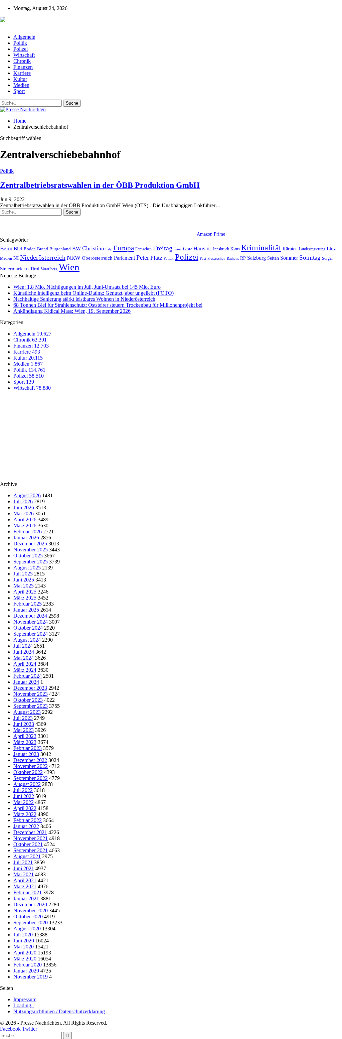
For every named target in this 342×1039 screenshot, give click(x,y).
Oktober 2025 (28, 555)
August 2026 (27, 495)
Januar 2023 (26, 754)
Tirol (34, 268)
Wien (69, 267)
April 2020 (24, 952)
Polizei (20, 49)
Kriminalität (261, 247)
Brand (42, 248)
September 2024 (30, 634)
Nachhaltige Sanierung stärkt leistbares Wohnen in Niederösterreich (84, 299)
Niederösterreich (42, 257)
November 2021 (30, 838)
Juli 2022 (23, 790)
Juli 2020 (23, 934)
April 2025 (24, 592)
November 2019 (30, 977)
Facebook (10, 1029)
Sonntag (310, 257)
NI (16, 258)
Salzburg (256, 258)
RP (243, 258)
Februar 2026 (27, 531)
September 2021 (30, 850)
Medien (21, 85)
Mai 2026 (23, 513)
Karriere (22, 73)
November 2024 (30, 622)
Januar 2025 (26, 610)
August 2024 (27, 640)
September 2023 (30, 706)
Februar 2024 (27, 676)
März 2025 (24, 598)
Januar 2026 (26, 537)
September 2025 (30, 561)
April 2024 (24, 664)
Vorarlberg (49, 269)
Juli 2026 (23, 501)
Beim (6, 248)
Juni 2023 (23, 724)
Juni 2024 (23, 652)
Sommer (289, 258)
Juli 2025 (23, 573)
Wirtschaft (24, 55)
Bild (18, 248)
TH (26, 269)
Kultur (20, 79)
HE (209, 249)
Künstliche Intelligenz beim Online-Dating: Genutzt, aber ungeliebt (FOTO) (93, 293)
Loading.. (23, 1005)
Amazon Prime (211, 234)
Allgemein (24, 37)
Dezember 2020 (30, 904)
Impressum (24, 999)
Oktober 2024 (28, 628)
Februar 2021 (27, 892)
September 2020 (30, 922)
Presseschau (216, 258)
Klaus (235, 249)
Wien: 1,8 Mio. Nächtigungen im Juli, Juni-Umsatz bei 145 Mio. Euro (87, 287)
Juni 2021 (23, 868)
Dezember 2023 (30, 688)
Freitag (162, 248)
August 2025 (27, 567)
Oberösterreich (97, 258)
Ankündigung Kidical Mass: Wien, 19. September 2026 (72, 311)
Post (203, 258)
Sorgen (327, 258)
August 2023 (27, 712)
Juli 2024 (23, 646)
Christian (93, 248)
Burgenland (60, 248)
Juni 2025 (23, 579)
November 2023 (30, 694)
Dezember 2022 (30, 760)
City (109, 249)
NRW (73, 257)
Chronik (22, 61)
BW (76, 248)
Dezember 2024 (30, 616)
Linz (331, 248)
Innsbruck (221, 249)
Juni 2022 (23, 796)
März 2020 (24, 958)
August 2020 (27, 928)
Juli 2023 (23, 718)
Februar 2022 (27, 820)
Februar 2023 (27, 748)
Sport (19, 91)
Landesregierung (312, 249)
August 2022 (27, 784)
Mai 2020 (23, 946)
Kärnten (290, 248)
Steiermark (11, 268)
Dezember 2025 (30, 543)
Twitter (29, 1029)
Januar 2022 (26, 826)
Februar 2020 (27, 964)
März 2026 (24, 525)
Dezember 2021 (30, 832)
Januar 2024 (26, 682)
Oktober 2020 (28, 916)
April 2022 (24, 808)
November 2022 (30, 766)
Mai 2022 (23, 802)
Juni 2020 (23, 940)
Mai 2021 (23, 874)
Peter (142, 257)
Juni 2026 (23, 507)
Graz (187, 248)
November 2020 (30, 910)
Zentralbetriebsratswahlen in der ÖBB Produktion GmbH (100, 185)
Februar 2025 (27, 604)
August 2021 (27, 856)
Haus (199, 248)
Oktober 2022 (28, 772)
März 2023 (24, 742)
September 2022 (30, 778)
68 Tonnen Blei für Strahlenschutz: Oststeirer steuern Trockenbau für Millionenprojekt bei (107, 305)
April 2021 (24, 880)
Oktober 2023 (28, 700)
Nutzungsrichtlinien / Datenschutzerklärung (59, 1011)
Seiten (273, 258)
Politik (20, 43)
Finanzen (23, 67)
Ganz (178, 249)
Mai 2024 (23, 658)
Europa (123, 248)
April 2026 (24, 519)
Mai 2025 (23, 586)
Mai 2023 (23, 730)
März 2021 (24, 886)
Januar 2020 (26, 970)
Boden (30, 248)
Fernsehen (143, 249)
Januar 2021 (26, 898)
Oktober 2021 (28, 844)
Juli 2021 (23, 862)
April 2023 (24, 736)
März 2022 (24, 814)
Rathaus (233, 258)
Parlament (124, 258)
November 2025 (30, 549)
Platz (156, 257)
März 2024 (24, 670)
